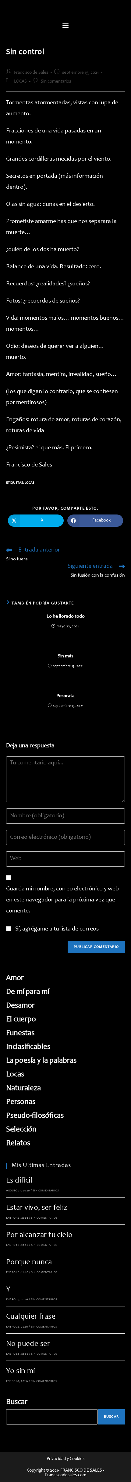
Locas (29, 483)
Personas (20, 1102)
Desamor (20, 1006)
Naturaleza (23, 1088)
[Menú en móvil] (65, 26)
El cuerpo (21, 1019)
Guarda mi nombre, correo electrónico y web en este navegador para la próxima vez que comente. (62, 900)
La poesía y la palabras (41, 1061)
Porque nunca (29, 1262)
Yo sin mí (20, 1371)
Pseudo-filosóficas (35, 1116)
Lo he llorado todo (66, 616)
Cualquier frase (30, 1317)
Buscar (16, 1402)
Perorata (65, 695)
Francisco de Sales (31, 72)
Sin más (65, 656)
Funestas (20, 1033)
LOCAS (20, 81)
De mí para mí (27, 992)
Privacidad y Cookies (65, 1459)
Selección (21, 1130)
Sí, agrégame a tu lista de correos (56, 929)
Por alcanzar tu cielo (39, 1235)
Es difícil (19, 1181)
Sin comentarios (56, 81)
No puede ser (28, 1344)
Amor (15, 978)
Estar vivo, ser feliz (36, 1208)
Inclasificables (28, 1047)
